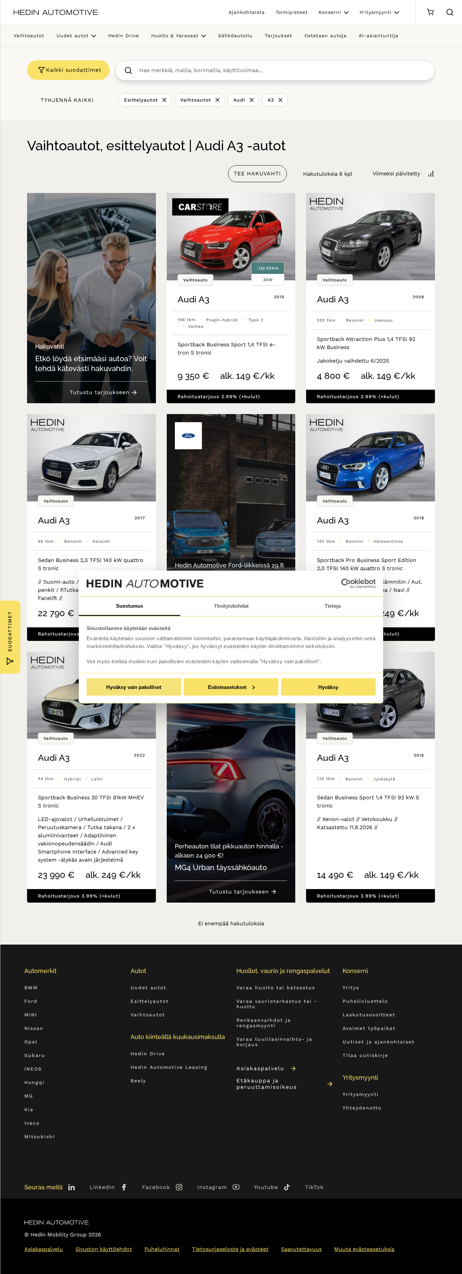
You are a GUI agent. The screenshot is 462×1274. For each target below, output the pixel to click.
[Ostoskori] (430, 12)
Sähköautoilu (235, 35)
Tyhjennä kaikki (67, 100)
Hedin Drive (123, 35)
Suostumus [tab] (129, 606)
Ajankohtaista (247, 12)
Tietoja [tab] (333, 606)
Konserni (330, 12)
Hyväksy (328, 687)
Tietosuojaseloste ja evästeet (230, 1249)
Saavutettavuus (301, 1249)
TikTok (314, 1187)
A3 (271, 100)
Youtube (266, 1187)
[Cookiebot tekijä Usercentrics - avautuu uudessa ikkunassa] (346, 584)
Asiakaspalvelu (260, 1068)
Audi (239, 100)
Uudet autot (72, 35)
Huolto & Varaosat (175, 35)
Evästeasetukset (227, 687)
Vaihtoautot (29, 35)
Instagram (212, 1187)
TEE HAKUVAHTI (257, 173)
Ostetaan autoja (325, 35)
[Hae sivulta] (450, 12)
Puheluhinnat (162, 1249)
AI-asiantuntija (378, 35)
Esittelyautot (141, 100)
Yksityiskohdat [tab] (231, 606)
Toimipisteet (292, 12)
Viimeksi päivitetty (396, 173)
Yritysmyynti (376, 12)
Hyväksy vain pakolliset (133, 687)
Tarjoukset (278, 35)
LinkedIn (102, 1187)
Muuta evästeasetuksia (364, 1249)
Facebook (156, 1187)
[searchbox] (282, 70)
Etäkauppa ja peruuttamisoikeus (266, 1083)
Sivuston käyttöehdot (103, 1249)
